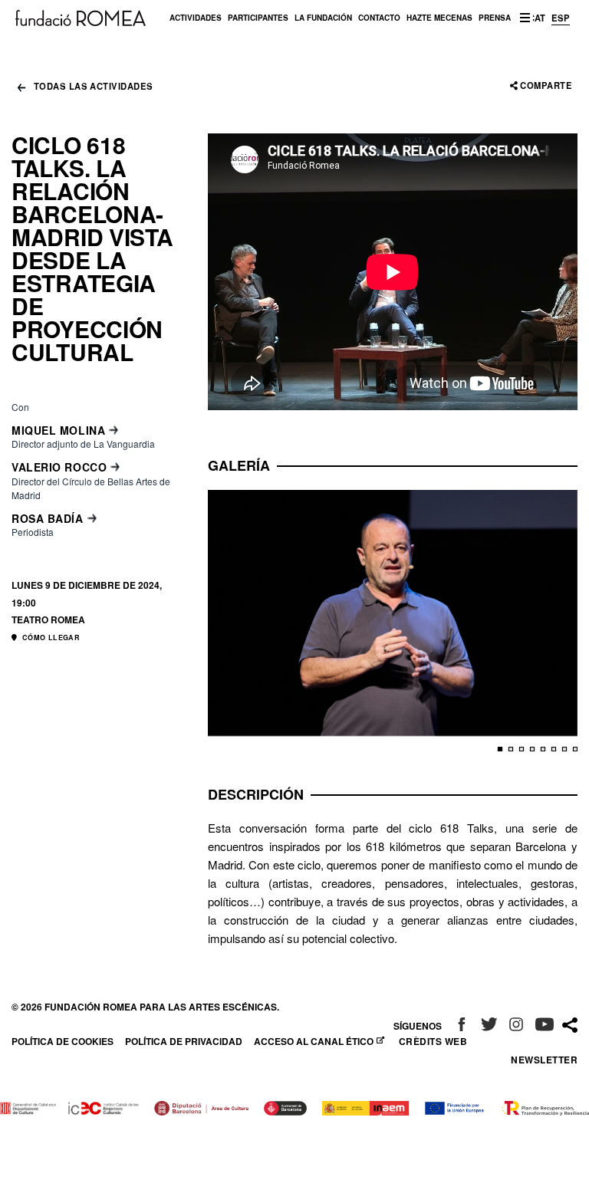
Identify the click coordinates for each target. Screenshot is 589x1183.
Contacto (379, 17)
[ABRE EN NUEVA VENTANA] (462, 1025)
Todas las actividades (93, 87)
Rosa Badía (48, 518)
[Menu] (525, 18)
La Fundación (323, 17)
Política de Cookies (63, 1041)
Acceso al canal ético (315, 1041)
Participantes (258, 17)
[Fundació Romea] (80, 16)
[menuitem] (195, 17)
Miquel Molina (58, 430)
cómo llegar (50, 637)
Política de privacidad (183, 1041)
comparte (546, 85)
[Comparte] (569, 1025)
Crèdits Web (433, 1041)
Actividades (195, 17)
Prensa (495, 17)
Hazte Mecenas (439, 17)
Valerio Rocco (59, 467)
